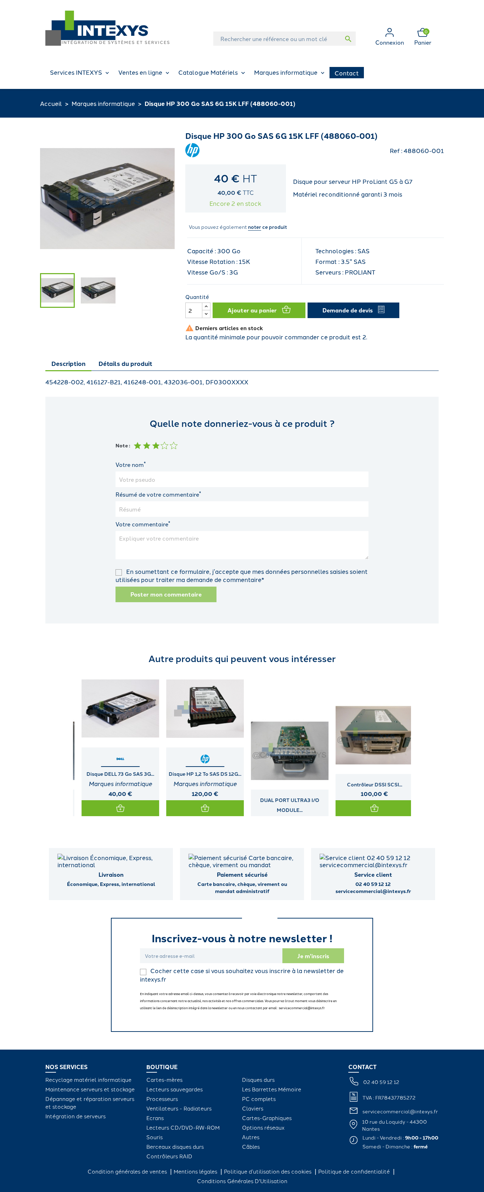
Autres (250, 1137)
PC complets (259, 1098)
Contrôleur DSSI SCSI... (369, 784)
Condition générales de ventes (128, 1171)
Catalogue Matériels (208, 72)
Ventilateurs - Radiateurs (179, 1108)
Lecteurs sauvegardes (174, 1089)
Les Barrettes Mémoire (271, 1089)
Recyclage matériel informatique (88, 1079)
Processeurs (162, 1098)
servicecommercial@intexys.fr (400, 1111)
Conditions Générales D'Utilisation (242, 1181)
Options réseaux (263, 1127)
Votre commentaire (143, 523)
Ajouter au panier (252, 310)
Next (431, 743)
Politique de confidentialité (354, 1171)
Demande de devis (347, 310)
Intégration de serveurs (75, 1116)
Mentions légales (196, 1171)
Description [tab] (68, 363)
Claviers (252, 1108)
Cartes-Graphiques (267, 1118)
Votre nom (131, 464)
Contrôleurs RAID (169, 1156)
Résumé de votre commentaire (158, 494)
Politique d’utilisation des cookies (268, 1171)
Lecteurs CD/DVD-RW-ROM (183, 1127)
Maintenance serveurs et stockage (90, 1089)
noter (254, 226)
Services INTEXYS (76, 72)
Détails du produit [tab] (125, 363)
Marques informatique (285, 72)
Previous (52, 743)
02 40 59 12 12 (381, 1081)
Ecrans (155, 1118)
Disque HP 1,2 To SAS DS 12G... (200, 773)
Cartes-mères (164, 1079)
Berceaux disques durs (175, 1146)
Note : (123, 445)
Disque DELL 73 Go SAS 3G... (115, 773)
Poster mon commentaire (166, 594)
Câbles (251, 1146)
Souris (154, 1137)
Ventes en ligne (140, 72)
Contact (346, 72)
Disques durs (258, 1079)
